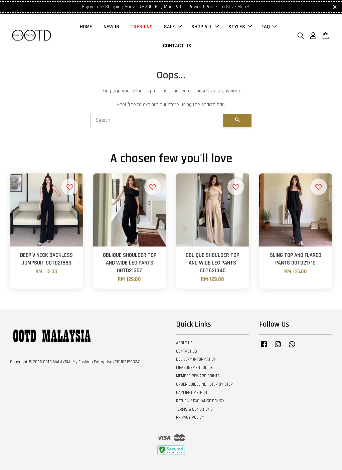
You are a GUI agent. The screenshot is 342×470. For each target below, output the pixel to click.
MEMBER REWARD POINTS (198, 376)
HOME (86, 26)
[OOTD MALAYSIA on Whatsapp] (292, 347)
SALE (169, 26)
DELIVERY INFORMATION (196, 359)
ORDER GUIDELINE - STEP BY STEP (204, 384)
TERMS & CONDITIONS (194, 409)
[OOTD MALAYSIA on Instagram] (278, 347)
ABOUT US (184, 343)
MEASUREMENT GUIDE (194, 367)
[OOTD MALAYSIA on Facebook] (264, 347)
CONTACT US (177, 45)
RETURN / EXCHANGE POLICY (200, 401)
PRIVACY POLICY (190, 417)
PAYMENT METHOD (191, 392)
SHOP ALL (201, 26)
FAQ (266, 26)
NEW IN (111, 26)
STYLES (236, 26)
